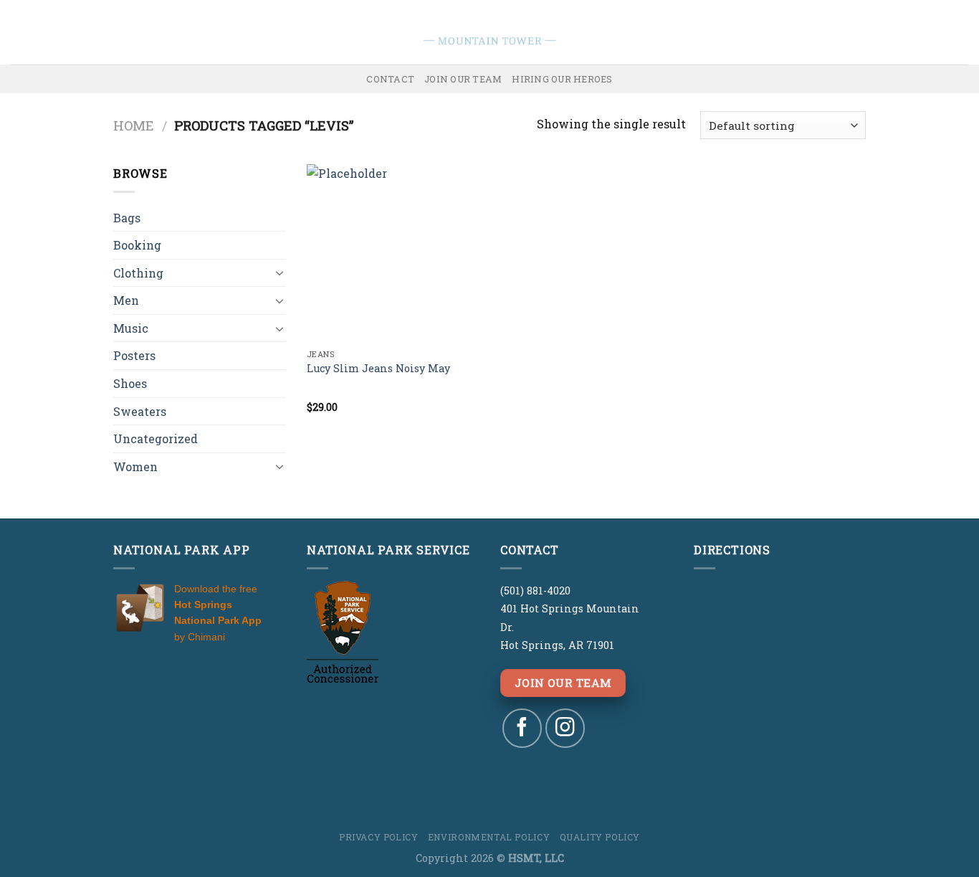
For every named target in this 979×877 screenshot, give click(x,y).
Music (130, 328)
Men (126, 300)
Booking (137, 244)
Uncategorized (155, 438)
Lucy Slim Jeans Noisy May (378, 368)
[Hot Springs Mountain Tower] (490, 32)
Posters (134, 355)
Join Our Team (463, 79)
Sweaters (139, 411)
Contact (390, 79)
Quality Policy (600, 837)
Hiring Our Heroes (562, 79)
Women (135, 466)
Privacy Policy (379, 837)
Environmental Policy (489, 837)
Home (133, 125)
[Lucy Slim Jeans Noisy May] (395, 252)
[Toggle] (279, 272)
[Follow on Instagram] (565, 728)
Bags (126, 217)
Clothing (138, 272)
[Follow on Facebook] (522, 728)
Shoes (130, 383)
